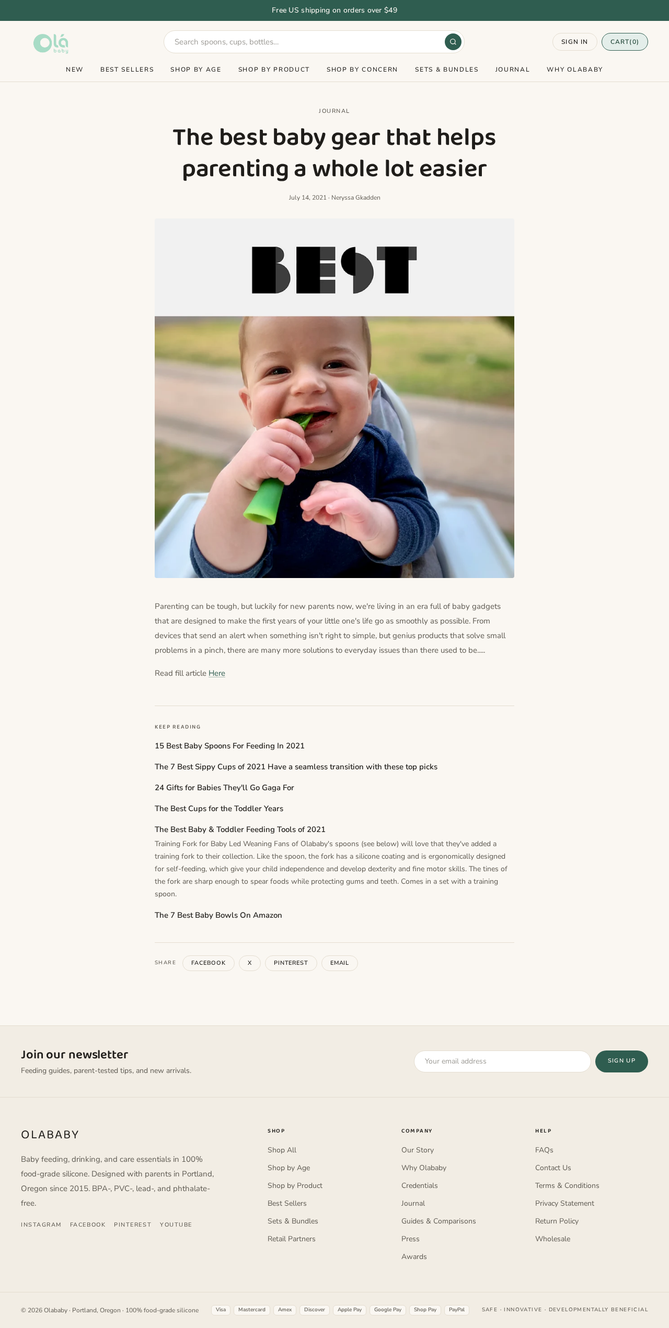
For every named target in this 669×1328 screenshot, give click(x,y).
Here (217, 673)
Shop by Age (195, 69)
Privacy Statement (564, 1203)
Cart (624, 42)
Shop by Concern (362, 69)
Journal (512, 69)
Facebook (208, 963)
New (75, 69)
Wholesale (552, 1239)
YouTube (176, 1225)
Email (339, 963)
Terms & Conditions (567, 1186)
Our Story (417, 1150)
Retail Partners (292, 1239)
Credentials (419, 1186)
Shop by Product (274, 69)
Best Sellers (127, 69)
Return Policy (557, 1221)
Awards (414, 1257)
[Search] (453, 41)
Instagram (41, 1225)
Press (410, 1239)
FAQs (544, 1150)
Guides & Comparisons (438, 1221)
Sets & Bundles (447, 69)
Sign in (574, 42)
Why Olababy (575, 69)
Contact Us (553, 1168)
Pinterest (291, 963)
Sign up (622, 1061)
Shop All (282, 1150)
